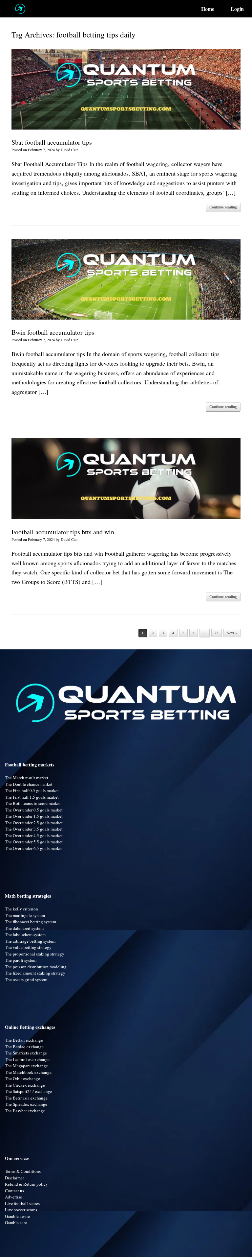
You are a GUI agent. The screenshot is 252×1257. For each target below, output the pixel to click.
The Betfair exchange (24, 1040)
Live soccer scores (21, 1210)
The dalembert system (24, 928)
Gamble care (16, 1222)
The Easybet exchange (25, 1111)
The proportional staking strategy (34, 954)
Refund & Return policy (26, 1184)
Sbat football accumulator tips (51, 142)
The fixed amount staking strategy (35, 973)
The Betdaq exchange (24, 1047)
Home (207, 9)
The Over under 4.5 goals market (34, 835)
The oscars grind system (26, 979)
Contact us (14, 1191)
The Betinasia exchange (26, 1098)
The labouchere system (25, 934)
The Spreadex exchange (26, 1104)
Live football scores (22, 1203)
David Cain (69, 149)
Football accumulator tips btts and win (62, 531)
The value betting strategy (28, 947)
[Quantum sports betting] (20, 8)
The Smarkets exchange (26, 1053)
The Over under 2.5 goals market (34, 823)
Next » (232, 633)
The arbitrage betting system (30, 941)
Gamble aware (17, 1216)
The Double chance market (28, 784)
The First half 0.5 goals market (32, 790)
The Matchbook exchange (28, 1072)
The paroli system (20, 960)
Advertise (13, 1197)
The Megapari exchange (26, 1066)
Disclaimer (14, 1178)
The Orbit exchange (22, 1078)
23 (217, 633)
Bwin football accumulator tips (52, 332)
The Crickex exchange (25, 1085)
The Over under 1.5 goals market (34, 816)
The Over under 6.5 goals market (34, 848)
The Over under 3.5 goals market (34, 829)
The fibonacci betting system (30, 922)
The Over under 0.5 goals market (34, 810)
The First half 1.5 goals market (32, 797)
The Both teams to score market (33, 803)
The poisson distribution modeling (36, 967)
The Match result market (26, 778)
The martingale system (25, 915)
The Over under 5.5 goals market (34, 842)
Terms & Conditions (23, 1171)
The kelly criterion (21, 909)
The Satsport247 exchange (28, 1091)
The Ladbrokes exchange (27, 1059)
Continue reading (223, 207)
